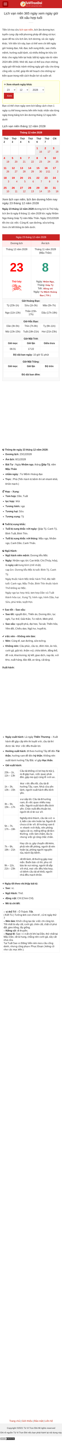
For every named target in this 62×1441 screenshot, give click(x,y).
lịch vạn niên (26, 29)
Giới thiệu (27, 1421)
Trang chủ (14, 1421)
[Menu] (5, 4)
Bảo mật (38, 1421)
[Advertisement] (31, 415)
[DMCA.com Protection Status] (7, 1438)
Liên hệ (49, 1421)
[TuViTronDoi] (31, 4)
